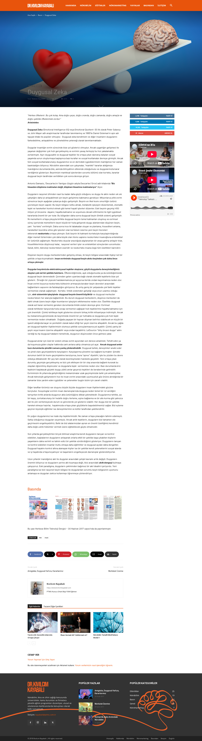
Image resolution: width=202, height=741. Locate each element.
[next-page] (33, 643)
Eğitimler (100, 5)
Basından (149, 5)
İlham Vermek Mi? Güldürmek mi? (73, 635)
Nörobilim (85, 5)
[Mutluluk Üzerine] (85, 707)
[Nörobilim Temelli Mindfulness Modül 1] (108, 622)
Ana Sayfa (31, 15)
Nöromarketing (117, 5)
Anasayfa (110, 738)
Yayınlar (135, 5)
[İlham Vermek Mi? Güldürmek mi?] (75, 622)
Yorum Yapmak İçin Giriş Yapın (41, 659)
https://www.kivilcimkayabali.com (59, 588)
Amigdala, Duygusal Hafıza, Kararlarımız (45, 571)
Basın (40, 15)
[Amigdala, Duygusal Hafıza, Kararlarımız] (85, 694)
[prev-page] (29, 643)
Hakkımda (71, 5)
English (171, 738)
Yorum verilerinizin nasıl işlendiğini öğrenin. (94, 665)
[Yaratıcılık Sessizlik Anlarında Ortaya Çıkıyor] (43, 622)
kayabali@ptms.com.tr (45, 714)
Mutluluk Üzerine (115, 571)
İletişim (162, 5)
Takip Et (169, 116)
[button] (171, 5)
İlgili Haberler (34, 606)
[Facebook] (30, 722)
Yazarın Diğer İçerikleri (53, 606)
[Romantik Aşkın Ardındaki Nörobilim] (85, 720)
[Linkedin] (45, 722)
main (46, 538)
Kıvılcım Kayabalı (38, 99)
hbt (40, 538)
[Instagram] (38, 722)
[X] (52, 722)
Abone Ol (168, 133)
